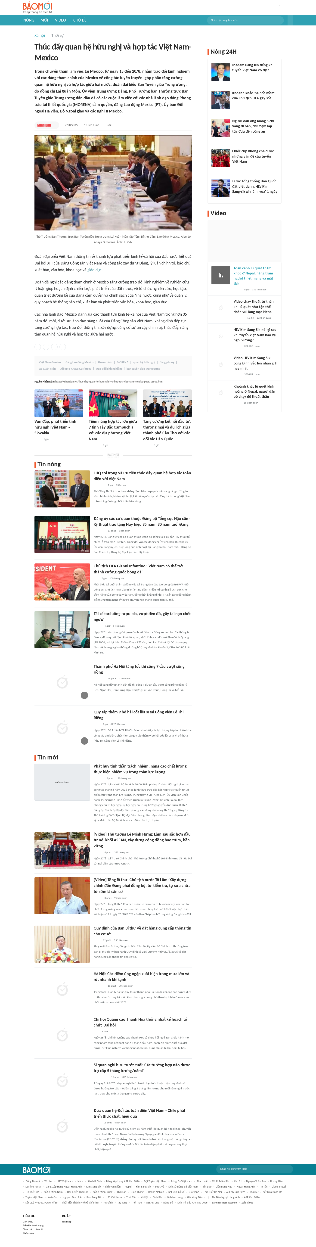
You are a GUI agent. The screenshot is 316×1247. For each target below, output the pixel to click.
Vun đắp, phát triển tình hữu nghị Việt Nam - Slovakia (55, 427)
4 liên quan (120, 1123)
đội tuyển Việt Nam (155, 1181)
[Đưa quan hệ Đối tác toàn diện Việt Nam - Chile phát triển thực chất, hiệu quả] (62, 1126)
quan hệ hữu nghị (144, 362)
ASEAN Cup (152, 1202)
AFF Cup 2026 (252, 1197)
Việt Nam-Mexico (50, 362)
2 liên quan (121, 485)
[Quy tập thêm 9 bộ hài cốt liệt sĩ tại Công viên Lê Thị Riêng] (62, 727)
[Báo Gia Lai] (101, 1077)
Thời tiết (131, 1197)
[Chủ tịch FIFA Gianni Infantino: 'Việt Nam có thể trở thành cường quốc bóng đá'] (62, 581)
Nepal (128, 1186)
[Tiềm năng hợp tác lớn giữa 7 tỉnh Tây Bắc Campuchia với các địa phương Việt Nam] (113, 403)
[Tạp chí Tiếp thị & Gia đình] (96, 1031)
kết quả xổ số (176, 1192)
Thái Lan (121, 1192)
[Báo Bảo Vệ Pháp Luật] (97, 940)
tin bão (207, 1186)
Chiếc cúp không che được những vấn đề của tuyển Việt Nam (253, 156)
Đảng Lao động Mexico (79, 362)
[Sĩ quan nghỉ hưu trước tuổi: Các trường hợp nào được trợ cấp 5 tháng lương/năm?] (62, 1080)
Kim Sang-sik (143, 1186)
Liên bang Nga (224, 1186)
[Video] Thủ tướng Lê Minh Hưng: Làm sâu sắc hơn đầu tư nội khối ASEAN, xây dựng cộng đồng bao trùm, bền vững (142, 840)
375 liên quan (129, 1077)
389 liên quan (121, 852)
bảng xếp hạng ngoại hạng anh (64, 1186)
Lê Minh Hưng (175, 1197)
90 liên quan (120, 898)
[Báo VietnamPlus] (94, 445)
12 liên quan (91, 125)
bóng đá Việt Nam (181, 1181)
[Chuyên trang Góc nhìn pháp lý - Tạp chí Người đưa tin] (235, 137)
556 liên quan (121, 940)
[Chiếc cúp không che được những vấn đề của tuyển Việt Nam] (220, 158)
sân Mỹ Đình (94, 1181)
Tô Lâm (48, 1181)
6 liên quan (119, 626)
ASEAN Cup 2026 (235, 1192)
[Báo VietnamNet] (238, 290)
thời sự (254, 1192)
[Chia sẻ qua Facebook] (37, 347)
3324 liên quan (252, 346)
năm (80, 1181)
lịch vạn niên (113, 1186)
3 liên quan (124, 531)
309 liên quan (126, 986)
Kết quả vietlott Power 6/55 (41, 1202)
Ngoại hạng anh (246, 1186)
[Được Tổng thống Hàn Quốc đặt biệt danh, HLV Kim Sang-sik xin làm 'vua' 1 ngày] (220, 188)
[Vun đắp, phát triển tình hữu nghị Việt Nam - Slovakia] (58, 403)
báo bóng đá (94, 1197)
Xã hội (39, 36)
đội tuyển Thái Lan (77, 1192)
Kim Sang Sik (93, 1186)
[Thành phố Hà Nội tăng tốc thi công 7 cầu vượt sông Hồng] (62, 682)
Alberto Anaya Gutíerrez (75, 368)
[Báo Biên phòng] (99, 778)
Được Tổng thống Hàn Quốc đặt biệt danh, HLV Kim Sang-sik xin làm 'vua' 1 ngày (254, 187)
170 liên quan (123, 778)
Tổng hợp (66, 1222)
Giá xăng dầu (194, 1197)
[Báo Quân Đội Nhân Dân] (99, 531)
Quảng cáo (28, 1233)
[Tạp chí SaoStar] (237, 76)
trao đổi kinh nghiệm (109, 368)
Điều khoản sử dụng (33, 1225)
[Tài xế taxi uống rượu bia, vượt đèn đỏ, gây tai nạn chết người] (62, 629)
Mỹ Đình (108, 1202)
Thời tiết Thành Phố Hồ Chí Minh (80, 1202)
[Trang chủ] (37, 7)
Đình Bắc (157, 1197)
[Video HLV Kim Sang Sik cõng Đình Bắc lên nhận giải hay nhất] (220, 365)
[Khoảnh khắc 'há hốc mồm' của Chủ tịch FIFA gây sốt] (220, 100)
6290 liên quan (118, 724)
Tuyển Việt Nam (34, 1197)
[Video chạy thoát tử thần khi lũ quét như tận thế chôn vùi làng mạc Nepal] (220, 308)
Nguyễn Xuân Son (256, 1181)
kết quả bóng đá (272, 1192)
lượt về (159, 1186)
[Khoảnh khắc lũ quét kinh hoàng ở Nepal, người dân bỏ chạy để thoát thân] (220, 393)
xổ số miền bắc (221, 1181)
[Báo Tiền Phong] (98, 626)
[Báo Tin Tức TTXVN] (37, 439)
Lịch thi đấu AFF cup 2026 (192, 1202)
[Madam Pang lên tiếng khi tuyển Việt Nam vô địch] (220, 72)
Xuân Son (53, 1197)
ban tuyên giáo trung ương (143, 368)
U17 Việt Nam (65, 1181)
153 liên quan (259, 290)
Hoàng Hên (276, 1181)
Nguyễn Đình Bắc (72, 1197)
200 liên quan (116, 578)
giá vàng (194, 1192)
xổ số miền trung (102, 1192)
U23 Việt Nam (114, 1197)
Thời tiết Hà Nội (212, 1192)
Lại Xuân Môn (47, 368)
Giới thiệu (28, 1222)
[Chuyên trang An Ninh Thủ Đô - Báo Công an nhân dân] (96, 578)
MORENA (122, 362)
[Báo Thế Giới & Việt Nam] (97, 1123)
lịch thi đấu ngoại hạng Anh (223, 1197)
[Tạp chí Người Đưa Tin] (237, 403)
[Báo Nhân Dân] (44, 125)
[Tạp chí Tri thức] (235, 104)
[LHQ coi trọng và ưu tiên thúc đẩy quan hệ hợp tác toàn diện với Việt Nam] (62, 488)
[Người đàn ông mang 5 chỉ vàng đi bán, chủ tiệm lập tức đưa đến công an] (220, 128)
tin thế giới (32, 1192)
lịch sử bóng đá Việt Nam (183, 1186)
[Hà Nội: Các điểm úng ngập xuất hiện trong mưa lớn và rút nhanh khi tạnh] (62, 989)
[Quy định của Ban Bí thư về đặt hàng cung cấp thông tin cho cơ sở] (62, 944)
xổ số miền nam (53, 1192)
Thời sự (57, 36)
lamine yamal (33, 1186)
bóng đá (168, 1202)
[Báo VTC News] (237, 198)
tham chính (105, 362)
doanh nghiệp (156, 1192)
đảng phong (167, 362)
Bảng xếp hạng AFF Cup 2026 (122, 1181)
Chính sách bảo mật (33, 1229)
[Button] (290, 20)
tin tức (263, 1186)
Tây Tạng (122, 1202)
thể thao (136, 1202)
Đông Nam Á (32, 1181)
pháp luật (202, 1181)
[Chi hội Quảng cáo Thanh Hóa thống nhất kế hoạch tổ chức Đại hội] (62, 1035)
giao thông (137, 1192)
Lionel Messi (279, 1186)
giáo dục (94, 270)
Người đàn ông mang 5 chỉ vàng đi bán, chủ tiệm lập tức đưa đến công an (253, 126)
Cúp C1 (238, 1181)
